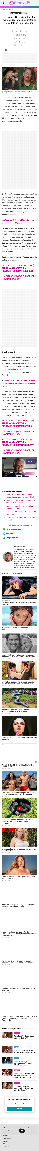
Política (17, 1047)
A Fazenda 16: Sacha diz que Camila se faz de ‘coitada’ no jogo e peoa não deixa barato (18, 383)
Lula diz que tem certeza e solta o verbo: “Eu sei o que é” (24, 1051)
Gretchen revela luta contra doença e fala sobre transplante (20, 501)
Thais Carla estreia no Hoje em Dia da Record (20, 519)
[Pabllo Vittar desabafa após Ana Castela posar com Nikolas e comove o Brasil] (7, 1072)
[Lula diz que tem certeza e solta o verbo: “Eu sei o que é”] (7, 1049)
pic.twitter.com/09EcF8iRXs (17, 426)
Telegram (9, 533)
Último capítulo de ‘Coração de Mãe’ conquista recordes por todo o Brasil (20, 496)
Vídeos (25, 13)
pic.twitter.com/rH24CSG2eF (17, 271)
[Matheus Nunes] (6, 50)
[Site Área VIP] (19, 3)
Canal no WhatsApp (13, 529)
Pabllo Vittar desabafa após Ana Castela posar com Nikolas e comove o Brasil (24, 1075)
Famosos (17, 1032)
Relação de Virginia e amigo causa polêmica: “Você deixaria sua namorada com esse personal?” (24, 1038)
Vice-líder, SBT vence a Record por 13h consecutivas (21, 513)
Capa (3, 9)
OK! (22, 1131)
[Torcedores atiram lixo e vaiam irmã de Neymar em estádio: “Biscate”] (7, 1084)
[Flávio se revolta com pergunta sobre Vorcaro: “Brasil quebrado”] (7, 1059)
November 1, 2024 (11, 279)
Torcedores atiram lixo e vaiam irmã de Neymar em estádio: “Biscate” (23, 1088)
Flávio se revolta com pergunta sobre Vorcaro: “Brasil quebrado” (23, 1063)
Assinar (19, 1108)
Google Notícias (12, 538)
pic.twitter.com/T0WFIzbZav (18, 445)
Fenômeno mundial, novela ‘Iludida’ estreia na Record (19, 507)
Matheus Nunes (14, 50)
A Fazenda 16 (9, 9)
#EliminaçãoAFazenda (14, 268)
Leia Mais (15, 1131)
